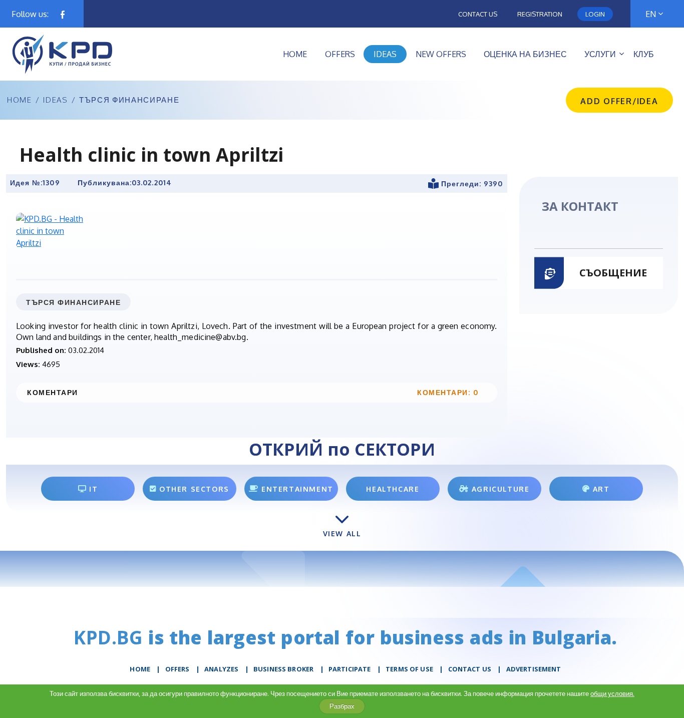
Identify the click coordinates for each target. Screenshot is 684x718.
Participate (349, 668)
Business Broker (283, 668)
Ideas (55, 100)
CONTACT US (470, 668)
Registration (539, 14)
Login (595, 14)
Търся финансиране (129, 100)
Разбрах (342, 706)
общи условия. (612, 693)
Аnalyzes (221, 668)
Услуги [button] (600, 54)
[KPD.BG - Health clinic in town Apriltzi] (52, 230)
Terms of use (409, 668)
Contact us (477, 14)
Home (19, 100)
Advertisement (533, 668)
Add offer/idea (619, 101)
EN (650, 14)
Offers (177, 668)
